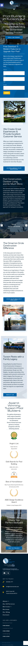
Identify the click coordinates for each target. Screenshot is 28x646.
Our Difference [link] (9, 604)
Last (4, 81)
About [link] (5, 601)
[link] (2, 5)
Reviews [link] (6, 609)
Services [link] (6, 606)
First (4, 75)
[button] (14, 9)
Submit (6, 93)
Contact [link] (6, 615)
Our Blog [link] (6, 612)
